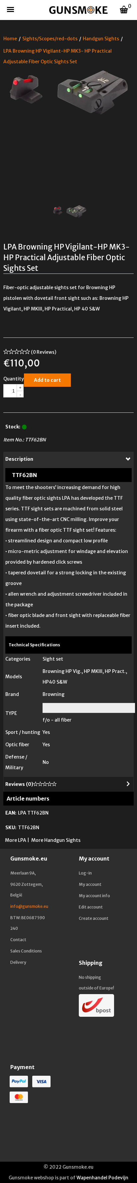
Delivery (18, 962)
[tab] (68, 459)
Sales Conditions (26, 950)
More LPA (15, 840)
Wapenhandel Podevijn (102, 1178)
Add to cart (47, 380)
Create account (93, 918)
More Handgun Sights (55, 840)
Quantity (13, 379)
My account (90, 884)
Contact (18, 939)
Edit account (91, 906)
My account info (94, 895)
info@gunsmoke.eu (29, 906)
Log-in (85, 873)
